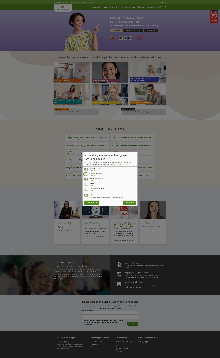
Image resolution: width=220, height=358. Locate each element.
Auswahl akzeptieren (91, 202)
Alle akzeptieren (129, 202)
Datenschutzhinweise (118, 164)
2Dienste (92, 170)
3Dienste (92, 190)
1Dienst (92, 180)
